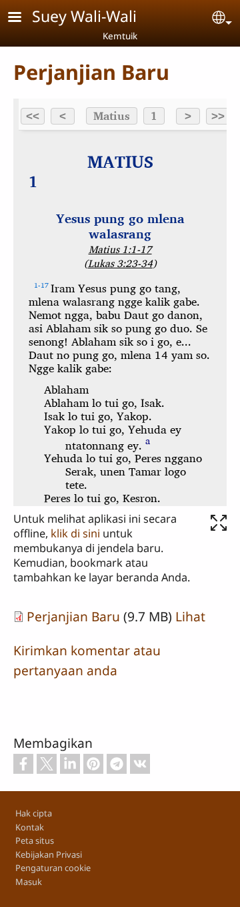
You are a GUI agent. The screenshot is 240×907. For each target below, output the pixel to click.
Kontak (29, 827)
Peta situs (34, 840)
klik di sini (75, 533)
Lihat (190, 616)
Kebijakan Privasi (48, 854)
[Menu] (22, 18)
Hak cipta (33, 813)
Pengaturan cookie (53, 868)
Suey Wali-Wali (84, 16)
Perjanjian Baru (73, 616)
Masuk (28, 882)
